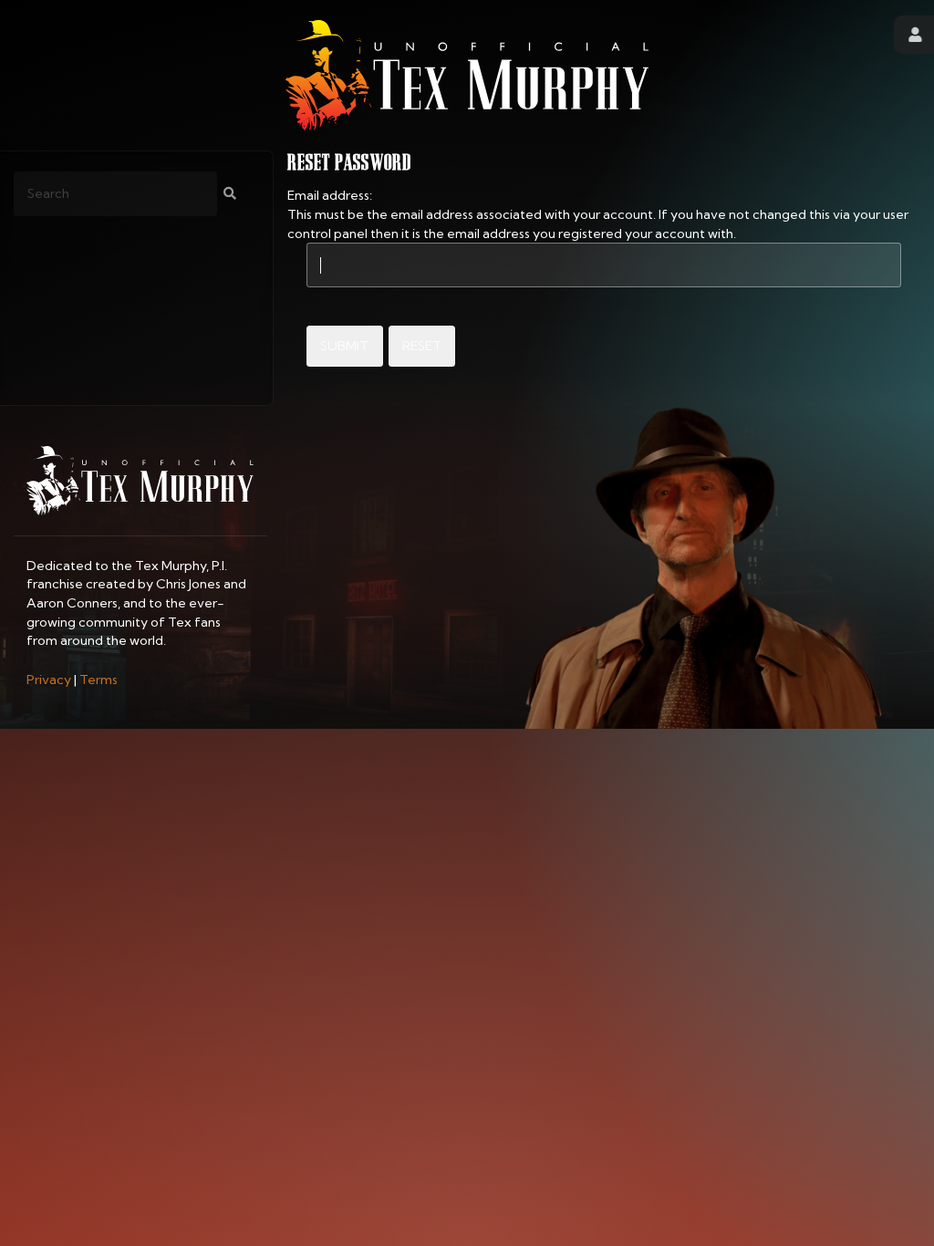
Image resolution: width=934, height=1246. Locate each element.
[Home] (467, 75)
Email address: (329, 195)
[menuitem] (48, 679)
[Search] (230, 194)
